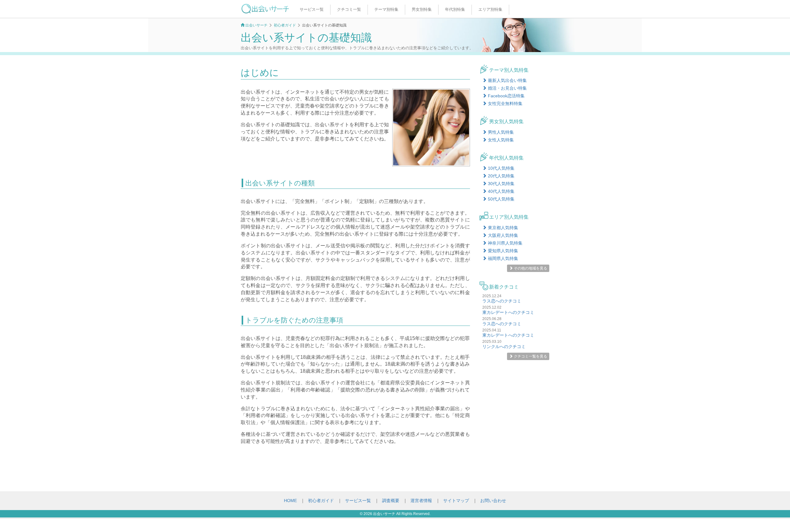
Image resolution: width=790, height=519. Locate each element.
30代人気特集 (500, 183)
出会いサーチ (384, 514)
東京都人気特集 (502, 227)
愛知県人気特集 (502, 250)
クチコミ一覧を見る (530, 356)
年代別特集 (455, 9)
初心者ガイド (321, 500)
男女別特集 (422, 9)
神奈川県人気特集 (504, 243)
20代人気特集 (500, 175)
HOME (290, 500)
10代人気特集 (500, 168)
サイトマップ (456, 500)
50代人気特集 (500, 199)
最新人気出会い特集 (507, 80)
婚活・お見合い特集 (507, 88)
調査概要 (390, 500)
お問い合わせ (493, 500)
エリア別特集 (490, 9)
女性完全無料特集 (504, 103)
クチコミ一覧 (349, 9)
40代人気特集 (500, 191)
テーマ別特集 (386, 9)
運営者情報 (421, 500)
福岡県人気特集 (502, 258)
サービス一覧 (312, 9)
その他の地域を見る (530, 268)
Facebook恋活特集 (506, 95)
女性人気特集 (500, 139)
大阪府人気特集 (502, 235)
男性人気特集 (500, 132)
